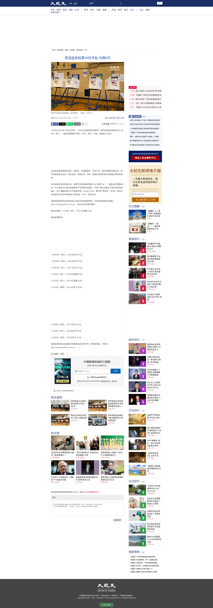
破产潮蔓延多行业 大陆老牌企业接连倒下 (144, 140)
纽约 (118, 118)
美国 (59, 9)
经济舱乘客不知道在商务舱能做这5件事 (153, 259)
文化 (132, 9)
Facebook (54, 124)
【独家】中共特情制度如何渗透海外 (143, 132)
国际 (71, 9)
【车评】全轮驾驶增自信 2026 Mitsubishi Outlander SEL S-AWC (154, 488)
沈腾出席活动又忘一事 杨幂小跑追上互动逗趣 (154, 359)
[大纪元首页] (58, 3)
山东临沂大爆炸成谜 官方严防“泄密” (154, 297)
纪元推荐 (137, 116)
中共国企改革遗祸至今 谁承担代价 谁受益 (145, 145)
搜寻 (120, 3)
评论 (92, 9)
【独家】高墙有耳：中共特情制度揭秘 (143, 563)
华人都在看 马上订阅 (145, 200)
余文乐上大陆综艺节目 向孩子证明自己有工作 (154, 385)
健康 (148, 9)
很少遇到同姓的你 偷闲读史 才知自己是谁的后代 (154, 430)
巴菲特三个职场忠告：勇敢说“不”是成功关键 (62, 478)
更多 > (145, 117)
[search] (105, 3)
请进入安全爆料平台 (145, 158)
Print (84, 124)
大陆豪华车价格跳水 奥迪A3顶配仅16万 (154, 246)
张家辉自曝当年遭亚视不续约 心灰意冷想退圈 (154, 397)
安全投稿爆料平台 (92, 492)
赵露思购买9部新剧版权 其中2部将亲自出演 (87, 478)
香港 (65, 9)
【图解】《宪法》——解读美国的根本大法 (153, 226)
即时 (86, 9)
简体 (75, 3)
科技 (114, 9)
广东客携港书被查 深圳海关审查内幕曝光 (144, 128)
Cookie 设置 (106, 605)
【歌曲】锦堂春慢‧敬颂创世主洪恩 (154, 468)
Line (69, 124)
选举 (122, 118)
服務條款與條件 (105, 381)
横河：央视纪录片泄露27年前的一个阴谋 (144, 136)
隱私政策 (114, 381)
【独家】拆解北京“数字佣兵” (140, 569)
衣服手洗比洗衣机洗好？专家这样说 (153, 513)
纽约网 (72, 50)
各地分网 (54, 12)
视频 (104, 9)
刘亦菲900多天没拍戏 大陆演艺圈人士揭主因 (154, 284)
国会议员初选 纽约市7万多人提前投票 (79, 416)
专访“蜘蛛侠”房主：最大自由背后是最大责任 (153, 443)
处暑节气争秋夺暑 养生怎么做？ (154, 416)
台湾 (77, 9)
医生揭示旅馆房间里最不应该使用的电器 (153, 526)
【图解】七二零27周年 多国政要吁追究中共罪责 (154, 213)
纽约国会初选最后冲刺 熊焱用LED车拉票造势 (115, 417)
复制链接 (77, 124)
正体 (70, 3)
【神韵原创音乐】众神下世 (152, 454)
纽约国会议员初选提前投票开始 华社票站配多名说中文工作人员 (116, 403)
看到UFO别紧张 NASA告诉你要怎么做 (154, 539)
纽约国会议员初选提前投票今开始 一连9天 (78, 403)
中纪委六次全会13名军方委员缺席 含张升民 (153, 271)
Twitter (62, 124)
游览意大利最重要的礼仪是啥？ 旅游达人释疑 (153, 501)
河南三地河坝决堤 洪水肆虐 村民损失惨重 (145, 124)
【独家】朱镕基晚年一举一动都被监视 (143, 560)
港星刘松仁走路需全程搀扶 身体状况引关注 (112, 478)
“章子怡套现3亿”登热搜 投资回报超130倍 (87, 453)
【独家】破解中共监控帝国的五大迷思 (143, 572)
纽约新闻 (79, 50)
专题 (98, 9)
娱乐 (126, 9)
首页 (53, 50)
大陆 (52, 9)
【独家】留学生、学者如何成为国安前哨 (144, 566)
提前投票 (112, 118)
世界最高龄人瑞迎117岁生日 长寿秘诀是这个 (112, 453)
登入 (159, 3)
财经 (120, 9)
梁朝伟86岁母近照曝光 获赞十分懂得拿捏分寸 (154, 347)
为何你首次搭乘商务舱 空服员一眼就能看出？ (62, 453)
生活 (141, 9)
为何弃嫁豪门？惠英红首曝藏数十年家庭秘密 (153, 372)
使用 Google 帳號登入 (98, 377)
